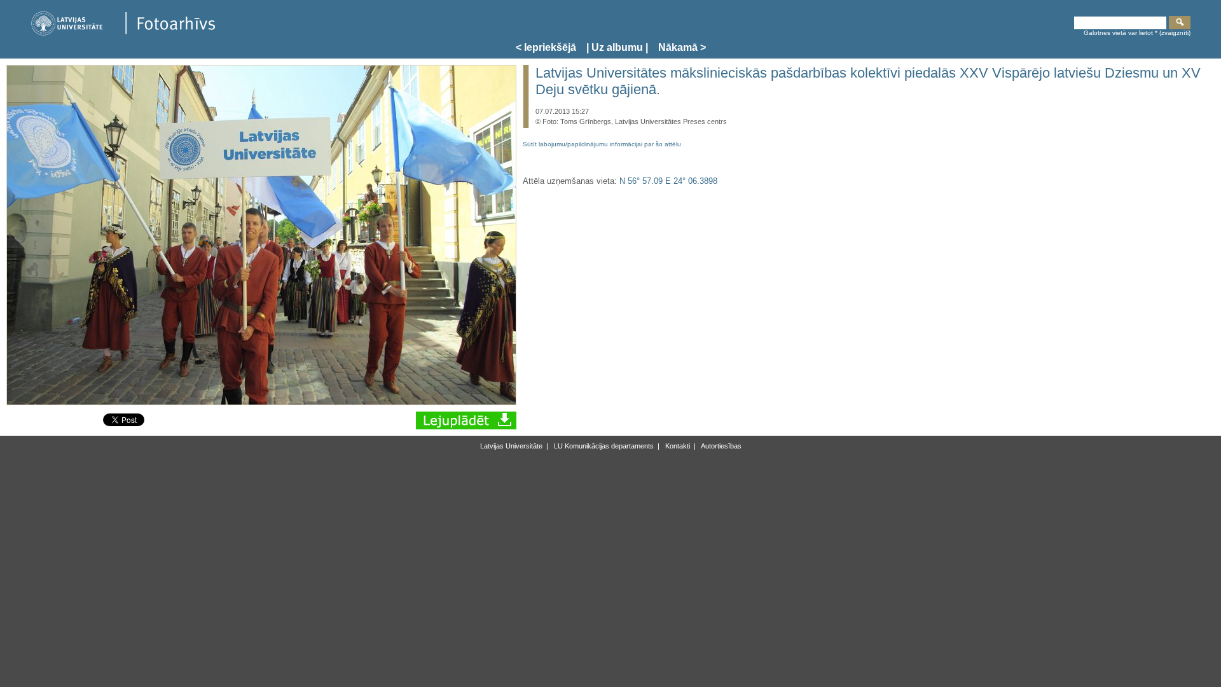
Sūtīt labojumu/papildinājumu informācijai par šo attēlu (602, 144)
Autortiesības (721, 446)
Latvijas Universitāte (511, 446)
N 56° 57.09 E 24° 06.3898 (668, 181)
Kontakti (676, 446)
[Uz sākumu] (123, 33)
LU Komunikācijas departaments (603, 446)
